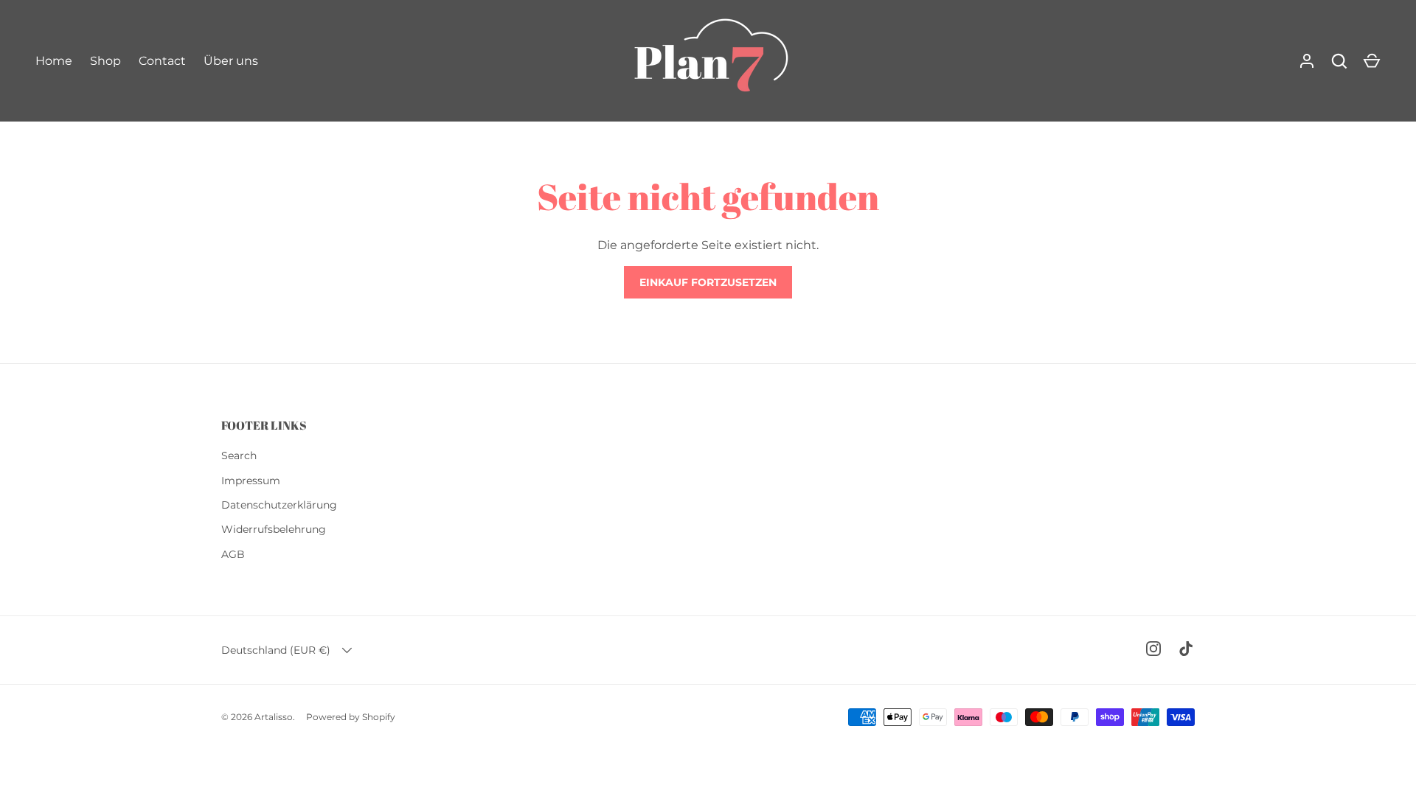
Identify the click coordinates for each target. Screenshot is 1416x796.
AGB (233, 554)
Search (239, 455)
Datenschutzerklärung (279, 505)
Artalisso (273, 716)
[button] (1372, 61)
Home (53, 61)
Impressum (250, 480)
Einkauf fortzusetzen (708, 282)
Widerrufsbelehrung (273, 529)
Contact (162, 61)
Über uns (231, 61)
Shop (105, 61)
